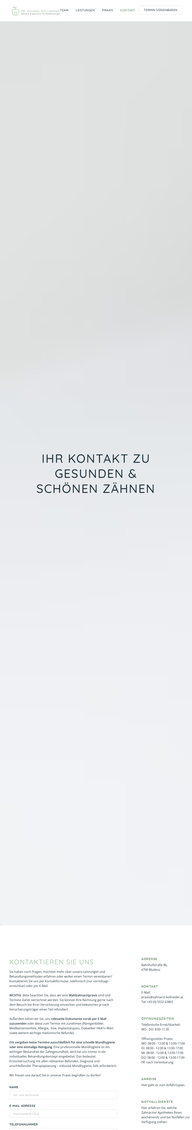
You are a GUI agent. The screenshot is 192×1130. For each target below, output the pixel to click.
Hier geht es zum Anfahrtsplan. (163, 1085)
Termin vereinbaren (161, 10)
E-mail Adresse (22, 1106)
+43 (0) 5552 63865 (160, 1002)
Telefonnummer (23, 1124)
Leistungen (85, 10)
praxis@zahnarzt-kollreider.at (162, 997)
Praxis (107, 10)
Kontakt (127, 10)
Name (13, 1087)
